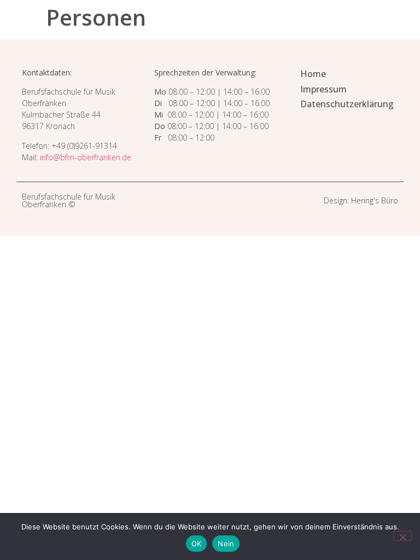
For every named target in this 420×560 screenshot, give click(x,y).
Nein (226, 543)
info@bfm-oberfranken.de (85, 157)
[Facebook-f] (216, 201)
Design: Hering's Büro (361, 200)
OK (196, 543)
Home (313, 74)
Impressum (323, 89)
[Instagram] (203, 201)
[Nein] (402, 536)
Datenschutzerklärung (347, 104)
